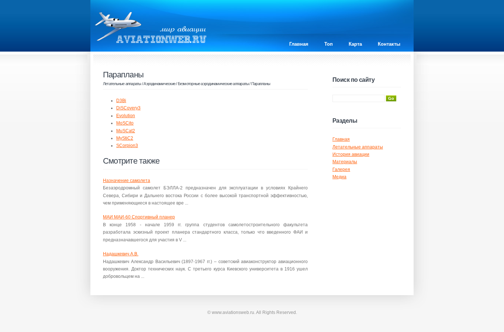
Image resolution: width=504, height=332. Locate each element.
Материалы (344, 161)
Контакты (389, 44)
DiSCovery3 (128, 108)
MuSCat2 (125, 130)
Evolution (125, 115)
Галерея (341, 169)
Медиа (339, 176)
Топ (328, 44)
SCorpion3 (127, 145)
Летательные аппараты (122, 83)
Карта (355, 44)
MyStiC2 (124, 138)
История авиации (350, 154)
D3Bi (121, 100)
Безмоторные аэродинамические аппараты (213, 83)
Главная (298, 44)
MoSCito (125, 123)
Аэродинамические (159, 83)
